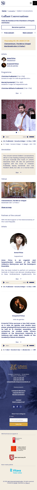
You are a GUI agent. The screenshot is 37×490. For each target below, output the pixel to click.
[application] (18, 137)
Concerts (11, 11)
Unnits (15, 483)
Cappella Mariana (18, 392)
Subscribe (19, 424)
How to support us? (18, 402)
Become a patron (18, 27)
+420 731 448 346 (18, 378)
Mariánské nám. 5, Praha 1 (14, 46)
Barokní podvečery (18, 394)
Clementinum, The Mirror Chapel (17, 44)
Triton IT (27, 483)
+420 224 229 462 (18, 380)
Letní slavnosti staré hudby (15, 481)
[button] (16, 132)
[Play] (4, 137)
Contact (18, 400)
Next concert (28, 33)
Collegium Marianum (18, 390)
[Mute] (28, 137)
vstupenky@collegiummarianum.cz (18, 382)
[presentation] (3, 116)
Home (4, 11)
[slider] (32, 136)
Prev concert (9, 33)
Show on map (6, 207)
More (17, 93)
